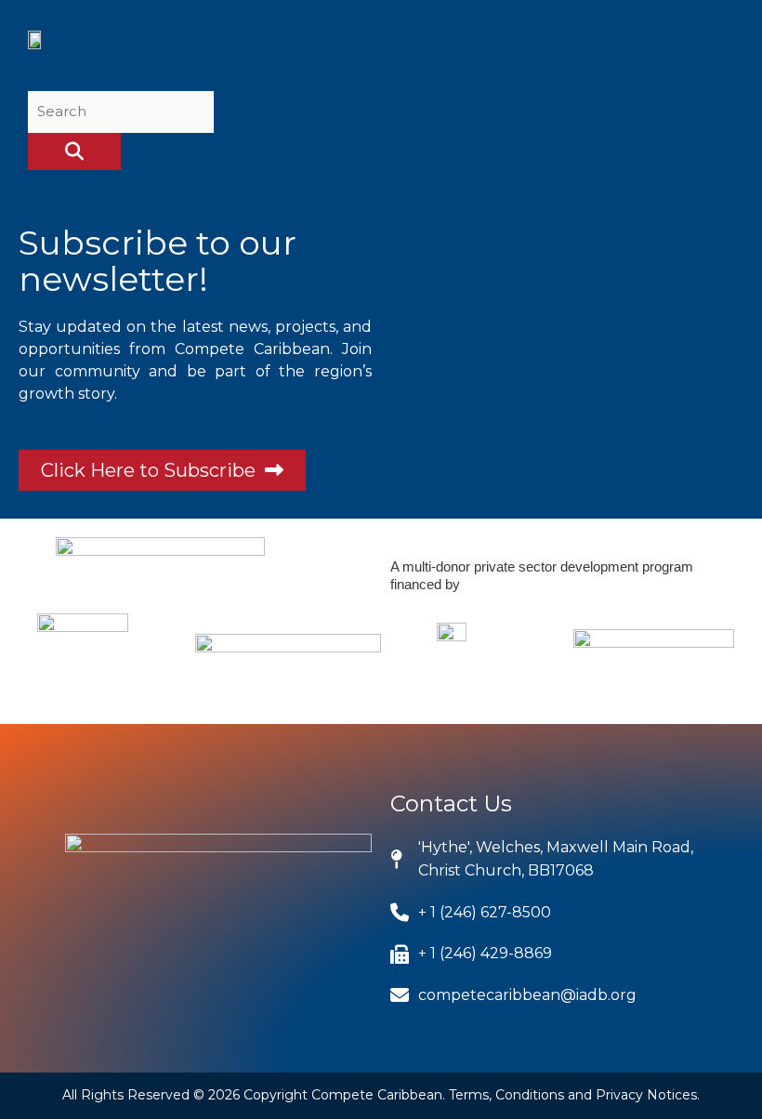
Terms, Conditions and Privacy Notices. (574, 1094)
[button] (715, 50)
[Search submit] (74, 151)
